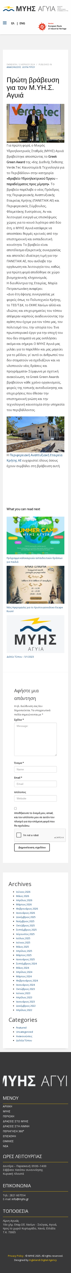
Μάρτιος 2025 (24, 955)
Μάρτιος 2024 (24, 976)
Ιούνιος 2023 (23, 993)
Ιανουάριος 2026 (25, 913)
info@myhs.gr (20, 1199)
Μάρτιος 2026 (24, 904)
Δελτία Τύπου (28, 67)
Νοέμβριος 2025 (25, 921)
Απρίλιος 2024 (24, 972)
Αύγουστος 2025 (25, 934)
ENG (22, 23)
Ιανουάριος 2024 (25, 984)
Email (18, 777)
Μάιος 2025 (22, 946)
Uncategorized (24, 1032)
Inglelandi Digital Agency (43, 1260)
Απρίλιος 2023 (24, 997)
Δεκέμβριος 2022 (26, 1005)
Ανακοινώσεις (14, 67)
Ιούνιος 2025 (23, 942)
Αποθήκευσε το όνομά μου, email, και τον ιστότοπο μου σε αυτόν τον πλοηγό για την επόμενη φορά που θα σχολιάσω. (34, 819)
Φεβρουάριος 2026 (27, 908)
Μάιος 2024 (22, 967)
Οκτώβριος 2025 (25, 925)
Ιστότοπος (20, 792)
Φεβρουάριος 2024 (27, 980)
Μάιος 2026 (22, 896)
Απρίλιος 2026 (24, 900)
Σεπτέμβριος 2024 (26, 963)
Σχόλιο (19, 719)
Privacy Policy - (16, 1256)
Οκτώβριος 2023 (25, 989)
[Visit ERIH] (52, 26)
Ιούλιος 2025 (23, 938)
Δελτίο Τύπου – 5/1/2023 (20, 656)
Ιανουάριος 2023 (25, 1001)
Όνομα (19, 763)
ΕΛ (12, 23)
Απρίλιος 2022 (24, 1010)
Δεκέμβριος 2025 (26, 917)
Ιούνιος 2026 (23, 891)
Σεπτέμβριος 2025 (26, 929)
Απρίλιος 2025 (24, 951)
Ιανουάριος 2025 (25, 959)
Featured (21, 1027)
